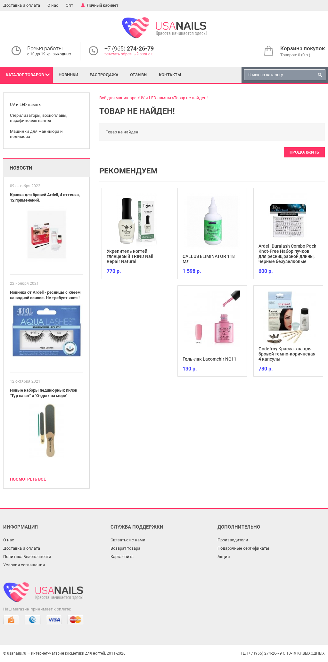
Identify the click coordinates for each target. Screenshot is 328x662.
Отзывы (138, 74)
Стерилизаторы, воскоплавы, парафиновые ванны (38, 118)
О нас (52, 5)
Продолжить (304, 152)
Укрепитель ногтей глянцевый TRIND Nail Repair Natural (130, 256)
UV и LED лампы (26, 104)
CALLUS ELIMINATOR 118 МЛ (209, 259)
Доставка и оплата (21, 5)
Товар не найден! (191, 97)
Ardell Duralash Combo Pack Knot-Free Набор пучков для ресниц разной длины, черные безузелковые (287, 253)
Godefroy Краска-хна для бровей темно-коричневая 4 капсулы (287, 354)
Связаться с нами (128, 540)
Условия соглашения (24, 564)
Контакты (170, 74)
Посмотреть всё (28, 479)
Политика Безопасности (27, 556)
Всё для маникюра (117, 97)
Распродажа (104, 74)
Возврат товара (125, 548)
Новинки (68, 74)
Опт (69, 5)
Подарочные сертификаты (243, 548)
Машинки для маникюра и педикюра (36, 134)
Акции (223, 556)
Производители (232, 540)
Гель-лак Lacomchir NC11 (209, 359)
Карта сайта (122, 556)
